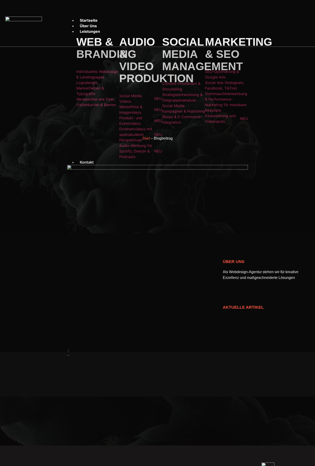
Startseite (89, 20)
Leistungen (90, 31)
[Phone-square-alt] (303, 23)
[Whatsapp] (275, 23)
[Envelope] (289, 23)
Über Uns (88, 26)
